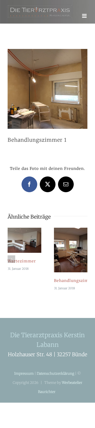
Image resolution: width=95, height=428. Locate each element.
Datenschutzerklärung (55, 378)
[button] (11, 264)
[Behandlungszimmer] (71, 234)
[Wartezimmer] (24, 234)
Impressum (24, 378)
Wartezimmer (22, 265)
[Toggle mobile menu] (84, 20)
